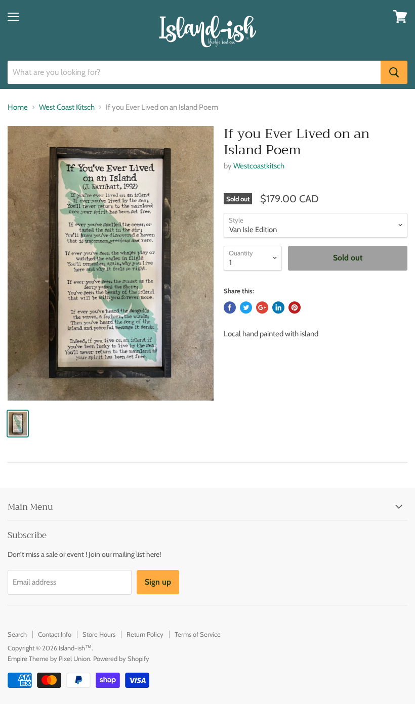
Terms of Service (198, 634)
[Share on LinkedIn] (278, 307)
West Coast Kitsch (67, 107)
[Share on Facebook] (230, 307)
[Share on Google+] (262, 307)
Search (17, 634)
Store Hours (98, 634)
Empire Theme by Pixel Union (49, 658)
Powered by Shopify (121, 658)
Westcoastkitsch (258, 165)
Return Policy (145, 634)
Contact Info (54, 634)
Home (18, 107)
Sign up (158, 582)
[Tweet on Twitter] (246, 307)
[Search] (394, 72)
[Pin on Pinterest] (294, 307)
